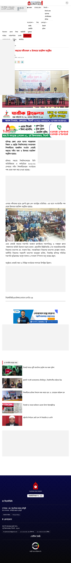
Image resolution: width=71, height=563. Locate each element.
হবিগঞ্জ (46, 19)
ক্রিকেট (44, 26)
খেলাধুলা (43, 22)
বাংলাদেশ (30, 22)
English (37, 8)
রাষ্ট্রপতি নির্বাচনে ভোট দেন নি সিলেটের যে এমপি (38, 417)
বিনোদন (4, 32)
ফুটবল (43, 28)
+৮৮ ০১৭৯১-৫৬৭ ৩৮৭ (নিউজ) (43, 531)
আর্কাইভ (21, 39)
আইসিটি (23, 32)
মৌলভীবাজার (48, 16)
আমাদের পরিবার (6, 515)
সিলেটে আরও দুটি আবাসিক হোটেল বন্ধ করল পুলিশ (38, 367)
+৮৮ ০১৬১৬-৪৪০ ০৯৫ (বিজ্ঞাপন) (27, 531)
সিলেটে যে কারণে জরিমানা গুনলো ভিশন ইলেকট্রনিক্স (39, 405)
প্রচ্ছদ (30, 8)
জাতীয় (29, 26)
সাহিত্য (4, 36)
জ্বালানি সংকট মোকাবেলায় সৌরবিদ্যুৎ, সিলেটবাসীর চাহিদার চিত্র (42, 380)
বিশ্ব (37, 22)
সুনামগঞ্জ (47, 13)
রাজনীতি (30, 28)
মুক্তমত (30, 32)
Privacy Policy (16, 514)
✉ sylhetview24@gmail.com (10, 531)
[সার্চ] (27, 40)
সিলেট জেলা (48, 11)
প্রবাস (11, 32)
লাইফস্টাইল (12, 36)
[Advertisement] (52, 152)
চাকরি (19, 36)
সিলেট (46, 8)
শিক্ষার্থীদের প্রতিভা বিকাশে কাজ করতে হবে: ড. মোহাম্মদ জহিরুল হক (44, 392)
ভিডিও (14, 39)
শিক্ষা (16, 32)
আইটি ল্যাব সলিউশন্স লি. (36, 551)
